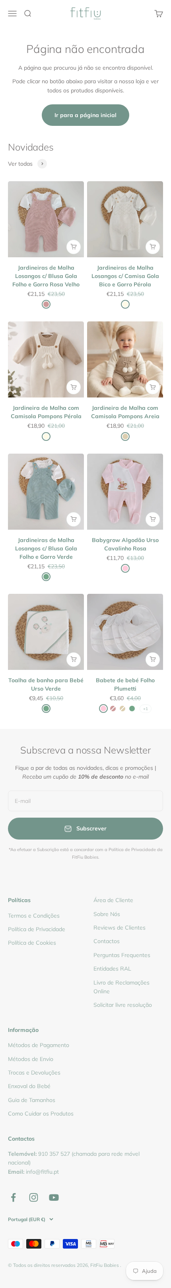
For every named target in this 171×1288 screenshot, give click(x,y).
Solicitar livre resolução (122, 1004)
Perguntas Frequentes (121, 955)
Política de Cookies (32, 942)
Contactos (106, 941)
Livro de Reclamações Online (121, 987)
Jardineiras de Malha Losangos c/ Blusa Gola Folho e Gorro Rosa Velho (46, 276)
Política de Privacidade (36, 929)
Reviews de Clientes (119, 927)
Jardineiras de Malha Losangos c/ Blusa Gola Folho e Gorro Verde (46, 548)
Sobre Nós (106, 914)
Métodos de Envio (30, 1059)
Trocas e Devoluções (34, 1072)
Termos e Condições (34, 915)
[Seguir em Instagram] (33, 1197)
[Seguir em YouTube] (54, 1197)
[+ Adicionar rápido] (73, 247)
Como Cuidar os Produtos (41, 1113)
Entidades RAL (112, 968)
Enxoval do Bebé (29, 1086)
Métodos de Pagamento (38, 1045)
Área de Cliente (113, 900)
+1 (145, 708)
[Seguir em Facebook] (13, 1197)
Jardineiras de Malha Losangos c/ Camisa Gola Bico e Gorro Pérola (125, 276)
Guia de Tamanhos (31, 1100)
